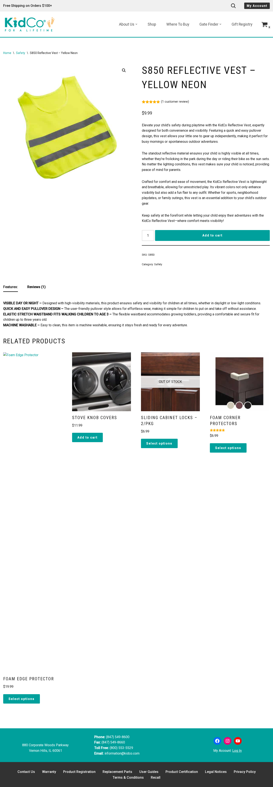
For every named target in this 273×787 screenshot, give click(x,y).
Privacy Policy (245, 772)
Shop (152, 24)
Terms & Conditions (128, 777)
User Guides (148, 772)
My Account (257, 5)
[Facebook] (217, 741)
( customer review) (175, 101)
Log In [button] (237, 751)
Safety (20, 53)
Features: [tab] (10, 287)
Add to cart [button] (87, 437)
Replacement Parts (117, 772)
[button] (136, 24)
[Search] (233, 5)
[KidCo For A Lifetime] (31, 24)
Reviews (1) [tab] (36, 287)
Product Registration (79, 772)
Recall (155, 777)
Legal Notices (216, 772)
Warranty (49, 772)
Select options (22, 699)
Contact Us (26, 772)
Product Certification (182, 772)
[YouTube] (238, 741)
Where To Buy (177, 24)
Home (7, 53)
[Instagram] (227, 741)
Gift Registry (242, 24)
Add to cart (212, 235)
